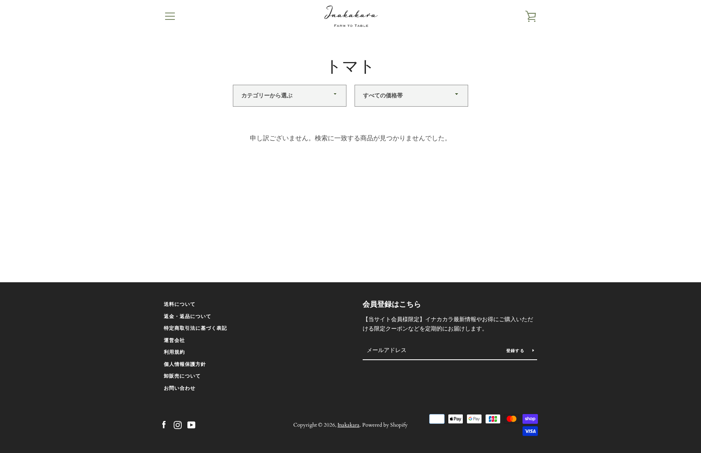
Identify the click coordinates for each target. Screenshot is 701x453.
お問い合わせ (180, 388)
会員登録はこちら (392, 304)
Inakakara (348, 425)
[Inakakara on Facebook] (164, 424)
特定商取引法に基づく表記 (195, 328)
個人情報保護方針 (185, 364)
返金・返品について (187, 316)
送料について (180, 304)
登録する (516, 351)
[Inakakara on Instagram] (178, 424)
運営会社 (174, 340)
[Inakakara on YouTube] (191, 424)
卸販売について (182, 376)
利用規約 (174, 352)
